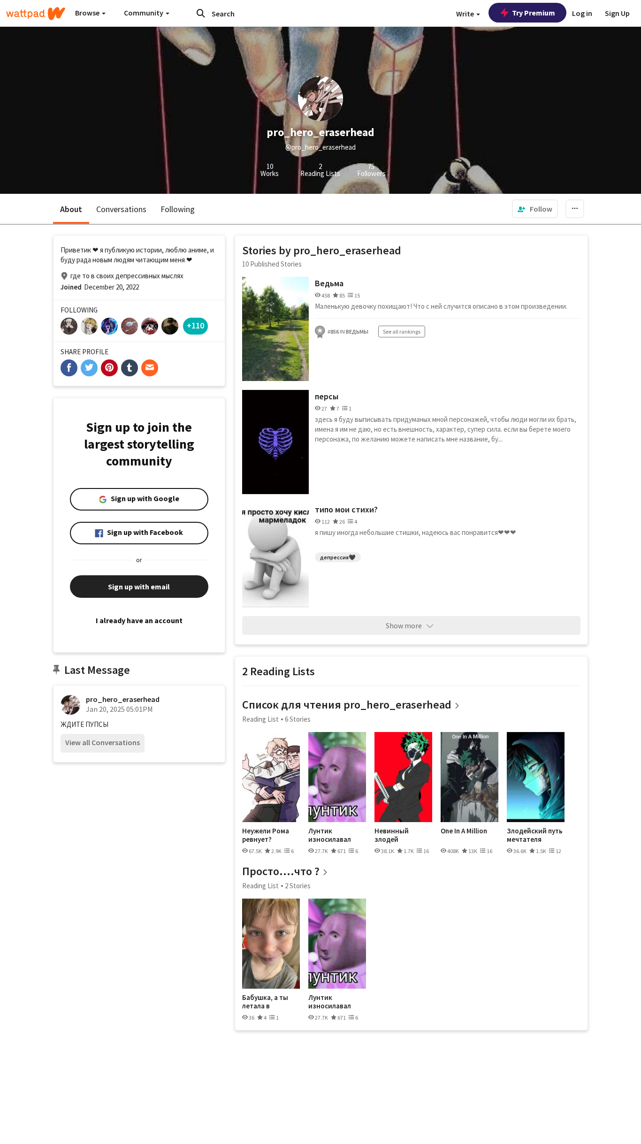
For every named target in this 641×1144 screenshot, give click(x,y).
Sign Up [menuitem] (617, 13)
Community (144, 12)
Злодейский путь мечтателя (535, 835)
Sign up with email (139, 586)
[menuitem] (535, 208)
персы (326, 396)
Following (177, 209)
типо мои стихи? (346, 509)
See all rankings (401, 331)
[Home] (35, 13)
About (71, 209)
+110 (195, 325)
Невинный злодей (391, 835)
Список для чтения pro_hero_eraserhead (346, 704)
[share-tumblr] (129, 367)
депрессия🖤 (338, 557)
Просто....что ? (281, 871)
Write (465, 13)
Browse (88, 12)
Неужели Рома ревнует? (265, 835)
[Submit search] (201, 13)
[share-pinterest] (109, 367)
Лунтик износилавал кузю (329, 835)
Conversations (121, 209)
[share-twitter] (89, 367)
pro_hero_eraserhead (123, 699)
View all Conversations (102, 742)
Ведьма (329, 283)
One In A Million (464, 831)
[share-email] (149, 367)
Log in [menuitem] (582, 13)
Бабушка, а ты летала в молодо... (265, 1001)
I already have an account (139, 620)
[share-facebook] (69, 367)
